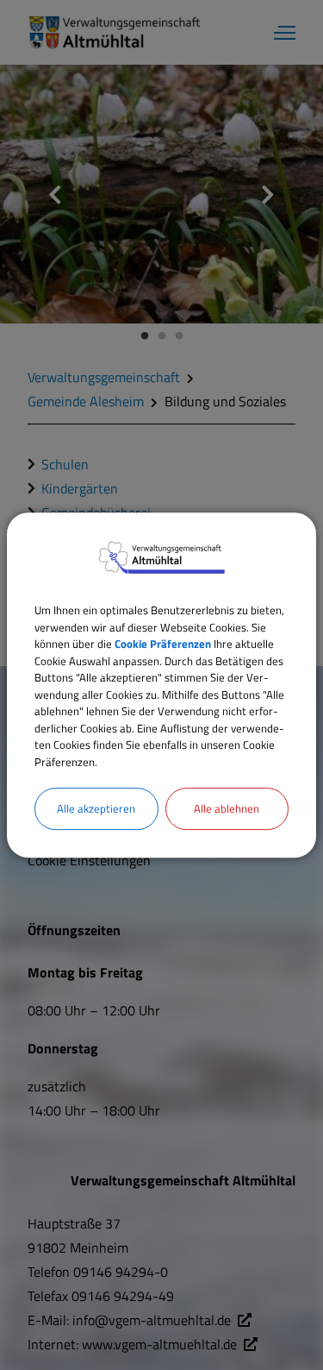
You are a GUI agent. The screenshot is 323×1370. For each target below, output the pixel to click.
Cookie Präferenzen (163, 643)
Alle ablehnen (226, 808)
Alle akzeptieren (96, 808)
